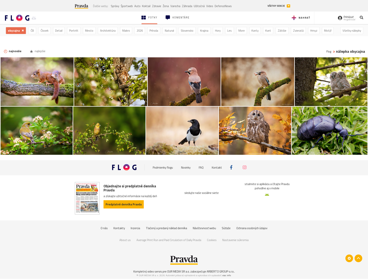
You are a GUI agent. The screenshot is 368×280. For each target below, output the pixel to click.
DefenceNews (223, 6)
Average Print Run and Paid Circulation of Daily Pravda (168, 240)
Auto (137, 6)
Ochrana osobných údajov (251, 228)
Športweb (127, 6)
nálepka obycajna (350, 51)
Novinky (186, 167)
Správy (115, 6)
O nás (104, 228)
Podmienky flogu (163, 167)
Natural (169, 30)
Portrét (73, 30)
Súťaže (226, 228)
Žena (166, 6)
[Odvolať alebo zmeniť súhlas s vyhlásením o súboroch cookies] (349, 258)
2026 (140, 30)
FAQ (201, 167)
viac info (226, 275)
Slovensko (187, 30)
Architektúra (108, 30)
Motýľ (327, 30)
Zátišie (282, 30)
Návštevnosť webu (204, 228)
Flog (328, 51)
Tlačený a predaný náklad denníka (166, 228)
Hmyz (313, 30)
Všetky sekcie (276, 6)
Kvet (268, 30)
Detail (58, 30)
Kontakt (217, 167)
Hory (218, 30)
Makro (126, 30)
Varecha (175, 6)
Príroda (154, 30)
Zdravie (156, 6)
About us (125, 240)
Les (229, 30)
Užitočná (199, 6)
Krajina (204, 30)
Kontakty (119, 228)
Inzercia (135, 228)
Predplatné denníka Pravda (124, 204)
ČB (32, 30)
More (241, 30)
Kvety (255, 30)
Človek (44, 30)
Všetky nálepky (352, 30)
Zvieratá (298, 30)
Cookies (212, 240)
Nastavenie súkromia (235, 240)
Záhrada (187, 6)
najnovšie (14, 51)
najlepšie (39, 51)
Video (209, 6)
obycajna (14, 30)
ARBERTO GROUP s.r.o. (220, 271)
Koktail (146, 6)
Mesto (89, 30)
